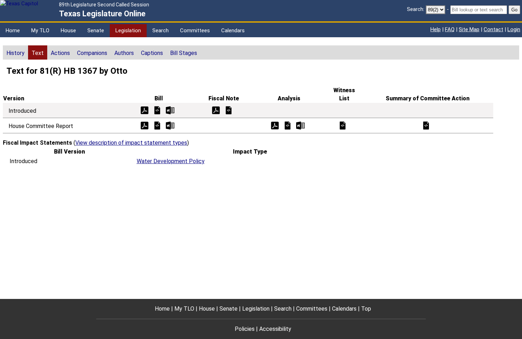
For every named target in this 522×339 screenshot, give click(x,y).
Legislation (128, 30)
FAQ (450, 29)
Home (13, 30)
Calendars (233, 30)
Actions (60, 53)
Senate (95, 30)
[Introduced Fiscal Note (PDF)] (216, 109)
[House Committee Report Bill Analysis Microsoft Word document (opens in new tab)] (300, 125)
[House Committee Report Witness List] (342, 125)
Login (513, 29)
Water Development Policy (171, 161)
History (15, 53)
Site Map (469, 29)
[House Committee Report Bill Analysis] (287, 125)
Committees (195, 30)
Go (514, 9)
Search (160, 30)
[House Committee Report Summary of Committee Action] (426, 125)
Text (38, 53)
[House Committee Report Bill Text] (157, 125)
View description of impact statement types (131, 142)
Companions (92, 53)
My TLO (40, 30)
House (68, 30)
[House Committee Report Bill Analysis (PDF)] (275, 125)
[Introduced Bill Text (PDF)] (144, 109)
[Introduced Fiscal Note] (228, 109)
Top (366, 308)
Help (435, 29)
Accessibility (275, 329)
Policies (245, 329)
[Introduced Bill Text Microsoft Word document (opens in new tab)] (170, 109)
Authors (124, 53)
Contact (493, 29)
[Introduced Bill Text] (157, 109)
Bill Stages (183, 53)
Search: (415, 9)
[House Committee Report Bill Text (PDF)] (144, 125)
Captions (152, 53)
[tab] (15, 52)
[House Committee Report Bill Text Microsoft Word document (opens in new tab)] (170, 125)
